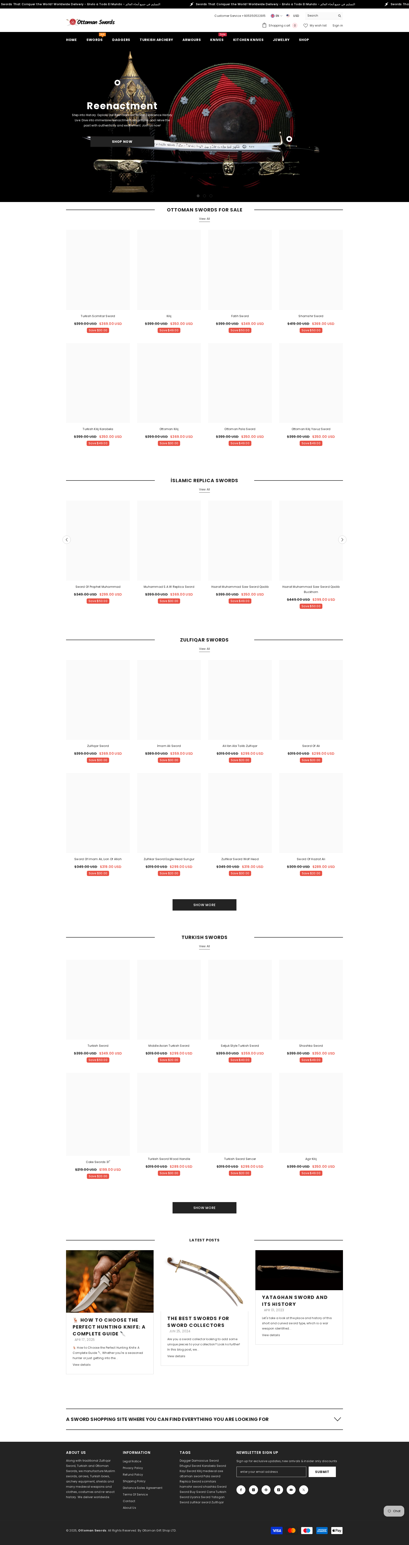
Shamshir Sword (310, 316)
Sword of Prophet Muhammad (98, 587)
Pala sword (212, 1476)
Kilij (169, 316)
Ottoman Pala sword (239, 429)
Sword (222, 1487)
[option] (204, 123)
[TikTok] (278, 1489)
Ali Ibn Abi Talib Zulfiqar (239, 746)
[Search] (324, 15)
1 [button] (198, 195)
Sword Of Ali (311, 746)
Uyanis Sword (200, 1497)
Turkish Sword (98, 1046)
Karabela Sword (214, 1466)
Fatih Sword (240, 316)
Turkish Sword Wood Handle (169, 1159)
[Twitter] (303, 1489)
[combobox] (320, 15)
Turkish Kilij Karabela (98, 429)
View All (204, 219)
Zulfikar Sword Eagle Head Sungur (169, 859)
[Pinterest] (266, 1489)
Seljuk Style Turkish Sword (240, 1046)
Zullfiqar (217, 1502)
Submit (322, 1471)
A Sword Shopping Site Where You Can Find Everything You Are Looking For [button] (167, 1419)
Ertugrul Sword (190, 1466)
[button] (4, 124)
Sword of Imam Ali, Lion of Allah (98, 859)
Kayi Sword (188, 1471)
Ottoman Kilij (169, 429)
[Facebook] (240, 1489)
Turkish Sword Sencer (240, 1159)
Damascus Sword (205, 1461)
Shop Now (122, 141)
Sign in (338, 25)
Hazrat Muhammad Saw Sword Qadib (240, 587)
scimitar (208, 1481)
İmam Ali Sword (169, 746)
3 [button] (210, 195)
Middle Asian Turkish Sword (168, 1046)
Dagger (185, 1461)
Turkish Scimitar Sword (98, 316)
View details (82, 1365)
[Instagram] (253, 1489)
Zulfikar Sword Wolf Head (240, 859)
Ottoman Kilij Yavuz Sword (311, 429)
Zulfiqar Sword (98, 746)
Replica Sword (190, 1481)
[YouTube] (291, 1489)
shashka (209, 1487)
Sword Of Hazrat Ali (311, 859)
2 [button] (204, 195)
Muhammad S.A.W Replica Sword (169, 587)
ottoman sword (191, 1476)
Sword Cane (205, 1492)
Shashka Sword (311, 1046)
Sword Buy (188, 1492)
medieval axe (213, 1471)
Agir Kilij (311, 1159)
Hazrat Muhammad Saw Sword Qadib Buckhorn (311, 589)
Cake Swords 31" (98, 1162)
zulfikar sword (200, 1502)
